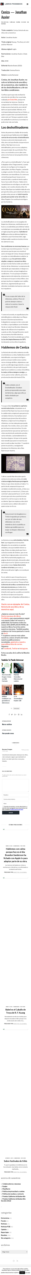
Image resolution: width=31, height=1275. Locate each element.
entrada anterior (6, 721)
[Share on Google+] (15, 714)
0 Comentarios (16, 846)
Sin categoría (5, 1238)
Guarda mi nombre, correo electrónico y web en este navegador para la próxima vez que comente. (14, 808)
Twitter (15, 648)
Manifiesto (6, 1189)
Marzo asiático (7, 724)
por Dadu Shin (12, 100)
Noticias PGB (5, 1227)
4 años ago (5, 751)
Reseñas (18, 22)
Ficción (3, 1221)
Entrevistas (5, 1218)
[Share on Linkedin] (21, 714)
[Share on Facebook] (9, 714)
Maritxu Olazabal (20, 872)
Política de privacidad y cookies (13, 1191)
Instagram (24, 648)
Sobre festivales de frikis (15, 1161)
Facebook (7, 648)
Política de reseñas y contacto (13, 1194)
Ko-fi (6, 633)
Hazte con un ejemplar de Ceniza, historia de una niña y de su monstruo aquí (15, 607)
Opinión (4, 1229)
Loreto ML (6, 22)
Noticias (4, 1224)
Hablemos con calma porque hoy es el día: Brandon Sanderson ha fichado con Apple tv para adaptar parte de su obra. (15, 855)
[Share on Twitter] (12, 714)
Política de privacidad (16, 809)
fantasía (16, 708)
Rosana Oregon (7, 749)
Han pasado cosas (8, 733)
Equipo (4, 1186)
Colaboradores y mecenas (11, 1184)
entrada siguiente (6, 730)
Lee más (27, 1272)
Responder (26, 749)
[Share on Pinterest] (18, 714)
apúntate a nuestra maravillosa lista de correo (13, 643)
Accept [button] (22, 1272)
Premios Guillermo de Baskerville (13, 1196)
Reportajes (5, 1232)
